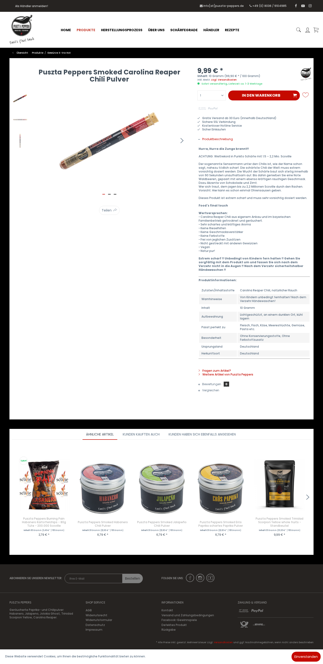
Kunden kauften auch (141, 434)
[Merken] (306, 95)
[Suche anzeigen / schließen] (298, 30)
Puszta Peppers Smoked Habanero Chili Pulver (103, 523)
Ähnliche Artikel (100, 434)
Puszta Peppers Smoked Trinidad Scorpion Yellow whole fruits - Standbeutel (279, 522)
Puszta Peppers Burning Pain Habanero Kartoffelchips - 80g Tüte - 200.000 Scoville (44, 522)
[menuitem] (66, 30)
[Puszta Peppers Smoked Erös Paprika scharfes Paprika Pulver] (220, 488)
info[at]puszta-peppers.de (223, 6)
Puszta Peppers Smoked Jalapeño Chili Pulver (162, 523)
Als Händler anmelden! (31, 6)
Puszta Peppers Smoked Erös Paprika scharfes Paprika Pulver (220, 523)
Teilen (107, 210)
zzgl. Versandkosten (224, 80)
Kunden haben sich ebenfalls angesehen (202, 434)
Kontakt (167, 610)
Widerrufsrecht (96, 615)
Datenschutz (95, 625)
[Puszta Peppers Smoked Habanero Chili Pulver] (102, 488)
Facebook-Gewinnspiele (179, 620)
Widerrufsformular (99, 620)
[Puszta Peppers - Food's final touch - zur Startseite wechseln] (26, 29)
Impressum (94, 630)
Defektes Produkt (174, 625)
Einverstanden (306, 656)
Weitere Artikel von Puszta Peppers (227, 374)
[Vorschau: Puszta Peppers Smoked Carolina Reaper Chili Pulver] (20, 98)
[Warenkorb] (316, 30)
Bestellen (132, 578)
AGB (89, 610)
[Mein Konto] (307, 30)
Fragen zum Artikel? (216, 371)
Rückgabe (169, 630)
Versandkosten (223, 642)
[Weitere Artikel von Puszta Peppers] (306, 76)
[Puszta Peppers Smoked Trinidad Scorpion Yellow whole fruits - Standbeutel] (279, 484)
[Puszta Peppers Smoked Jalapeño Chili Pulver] (162, 488)
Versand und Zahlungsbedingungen (188, 615)
